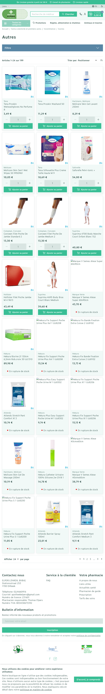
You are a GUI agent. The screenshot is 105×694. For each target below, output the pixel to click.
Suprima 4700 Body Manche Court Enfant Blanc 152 (86, 235)
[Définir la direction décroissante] (101, 60)
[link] (80, 559)
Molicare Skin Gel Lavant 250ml (84, 105)
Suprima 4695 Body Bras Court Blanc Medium (50, 298)
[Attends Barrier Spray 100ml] (52, 512)
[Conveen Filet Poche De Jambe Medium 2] (52, 212)
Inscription (52, 630)
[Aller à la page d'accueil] (15, 14)
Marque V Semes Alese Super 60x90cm (84, 298)
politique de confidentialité (88, 635)
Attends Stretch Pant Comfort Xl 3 (14, 417)
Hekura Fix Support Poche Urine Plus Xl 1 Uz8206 (85, 417)
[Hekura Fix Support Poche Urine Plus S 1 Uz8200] (18, 512)
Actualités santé (87, 587)
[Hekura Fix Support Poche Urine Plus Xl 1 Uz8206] (87, 394)
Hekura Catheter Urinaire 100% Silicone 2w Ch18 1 (51, 476)
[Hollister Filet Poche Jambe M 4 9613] (18, 276)
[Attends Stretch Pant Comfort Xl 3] (18, 394)
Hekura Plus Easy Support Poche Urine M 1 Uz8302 (51, 417)
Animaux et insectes (93, 22)
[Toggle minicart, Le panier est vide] (90, 14)
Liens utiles (85, 583)
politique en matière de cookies (36, 689)
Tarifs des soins (87, 598)
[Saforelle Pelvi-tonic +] (87, 149)
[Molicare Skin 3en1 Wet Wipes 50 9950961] (18, 149)
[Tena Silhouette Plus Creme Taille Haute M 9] (52, 149)
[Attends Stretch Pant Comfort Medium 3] (87, 512)
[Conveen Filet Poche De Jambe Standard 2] (18, 212)
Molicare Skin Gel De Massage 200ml (14, 476)
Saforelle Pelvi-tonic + (83, 170)
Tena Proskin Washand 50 (51, 103)
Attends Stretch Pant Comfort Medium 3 (83, 535)
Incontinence (49, 29)
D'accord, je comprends (88, 679)
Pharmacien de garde (90, 591)
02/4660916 (20, 591)
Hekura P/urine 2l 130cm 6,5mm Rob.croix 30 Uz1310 (18, 358)
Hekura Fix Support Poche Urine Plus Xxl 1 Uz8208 (51, 358)
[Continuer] (101, 559)
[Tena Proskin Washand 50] (52, 82)
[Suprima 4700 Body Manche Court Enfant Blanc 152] (87, 212)
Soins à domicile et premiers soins (26, 29)
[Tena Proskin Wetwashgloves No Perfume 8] (18, 82)
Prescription (85, 594)
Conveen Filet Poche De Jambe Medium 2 (50, 235)
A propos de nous (88, 580)
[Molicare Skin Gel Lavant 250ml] (87, 82)
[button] (52, 47)
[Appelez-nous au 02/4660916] (81, 14)
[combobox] (44, 14)
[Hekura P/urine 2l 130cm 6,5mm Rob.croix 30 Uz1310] (18, 335)
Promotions (41, 22)
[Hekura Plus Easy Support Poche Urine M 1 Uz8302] (52, 394)
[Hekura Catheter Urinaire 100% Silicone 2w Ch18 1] (52, 453)
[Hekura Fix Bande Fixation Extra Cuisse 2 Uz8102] (87, 335)
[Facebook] (50, 659)
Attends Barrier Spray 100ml (49, 535)
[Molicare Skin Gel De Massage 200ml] (18, 453)
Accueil (5, 29)
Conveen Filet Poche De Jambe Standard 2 (16, 235)
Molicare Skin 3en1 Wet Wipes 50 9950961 (16, 171)
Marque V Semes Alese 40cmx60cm (84, 476)
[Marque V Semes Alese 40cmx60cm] (87, 453)
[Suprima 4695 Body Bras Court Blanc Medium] (52, 276)
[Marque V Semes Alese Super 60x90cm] (87, 276)
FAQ (48, 580)
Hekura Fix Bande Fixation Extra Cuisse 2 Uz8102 (85, 358)
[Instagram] (55, 659)
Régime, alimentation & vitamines (65, 22)
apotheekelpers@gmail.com (26, 594)
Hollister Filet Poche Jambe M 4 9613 (17, 298)
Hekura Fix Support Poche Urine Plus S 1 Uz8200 (17, 535)
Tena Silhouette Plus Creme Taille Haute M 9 (52, 171)
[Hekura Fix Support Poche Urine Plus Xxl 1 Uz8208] (52, 335)
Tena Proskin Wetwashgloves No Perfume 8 (18, 106)
